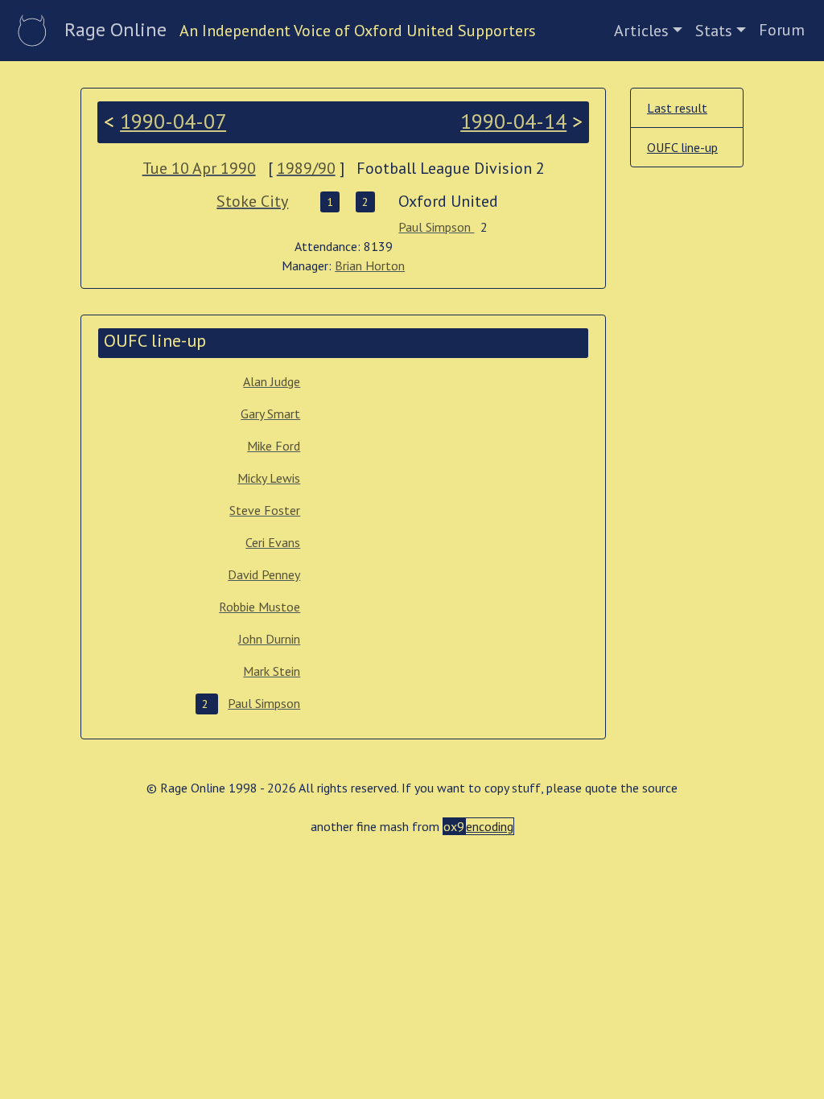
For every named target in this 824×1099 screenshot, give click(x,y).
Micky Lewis (268, 478)
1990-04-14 (513, 121)
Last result (677, 108)
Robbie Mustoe (259, 607)
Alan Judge (271, 381)
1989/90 (306, 168)
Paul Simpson (436, 227)
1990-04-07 (173, 121)
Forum (782, 29)
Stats (713, 30)
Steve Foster (264, 510)
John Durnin (269, 639)
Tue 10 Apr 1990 (199, 168)
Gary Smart (270, 413)
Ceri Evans (272, 542)
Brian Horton (370, 265)
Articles (641, 30)
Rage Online (115, 29)
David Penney (264, 574)
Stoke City (252, 201)
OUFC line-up (682, 147)
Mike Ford (273, 446)
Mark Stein (271, 671)
